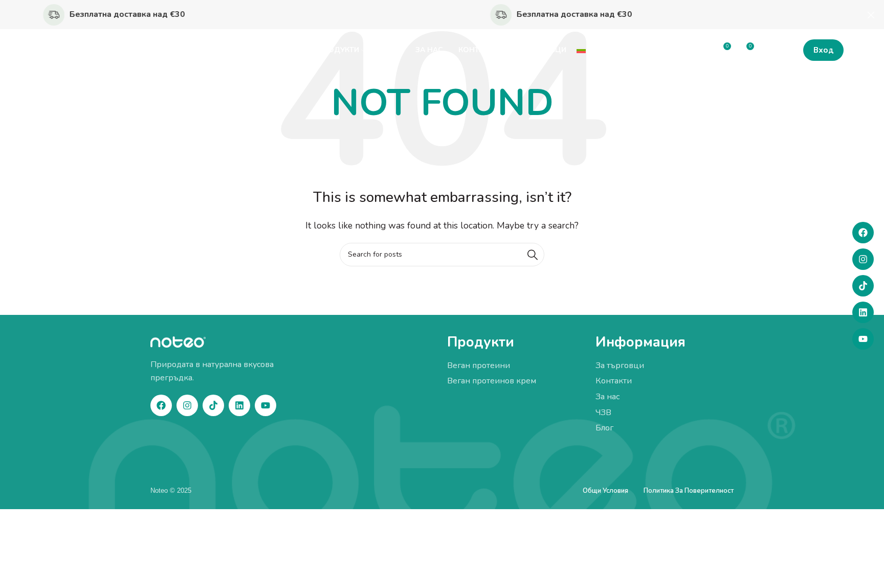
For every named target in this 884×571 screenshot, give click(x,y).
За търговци (619, 365)
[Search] (532, 254)
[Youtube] (863, 339)
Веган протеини (478, 365)
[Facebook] (863, 232)
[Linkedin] (863, 312)
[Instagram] (863, 259)
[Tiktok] (863, 285)
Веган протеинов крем (491, 380)
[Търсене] (788, 50)
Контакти (613, 380)
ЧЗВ (603, 412)
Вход (823, 50)
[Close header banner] (871, 14)
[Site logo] (83, 49)
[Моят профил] (767, 50)
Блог (604, 427)
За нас (607, 396)
